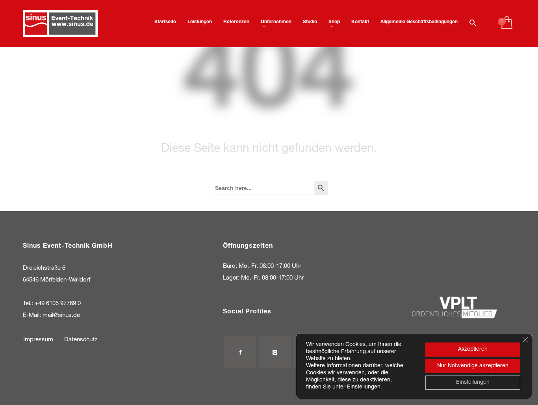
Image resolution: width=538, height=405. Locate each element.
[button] (473, 24)
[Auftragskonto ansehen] (506, 23)
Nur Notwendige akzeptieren (472, 366)
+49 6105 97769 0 (58, 304)
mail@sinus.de (61, 315)
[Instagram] (275, 352)
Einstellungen (363, 387)
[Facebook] (240, 352)
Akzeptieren (473, 349)
